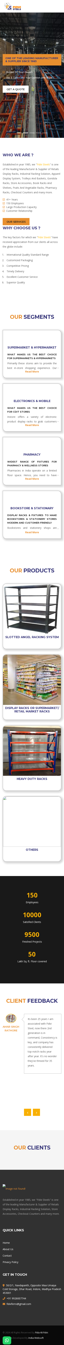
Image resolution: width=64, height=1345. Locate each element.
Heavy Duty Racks (32, 779)
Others (32, 849)
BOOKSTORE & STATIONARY (32, 508)
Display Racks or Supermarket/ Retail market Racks (32, 709)
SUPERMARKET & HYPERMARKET (32, 347)
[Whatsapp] (7, 1340)
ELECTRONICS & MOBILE (32, 401)
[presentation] (27, 1112)
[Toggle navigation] (56, 6)
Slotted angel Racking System (32, 637)
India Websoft (36, 1337)
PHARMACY (32, 454)
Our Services (16, 221)
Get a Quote (16, 89)
